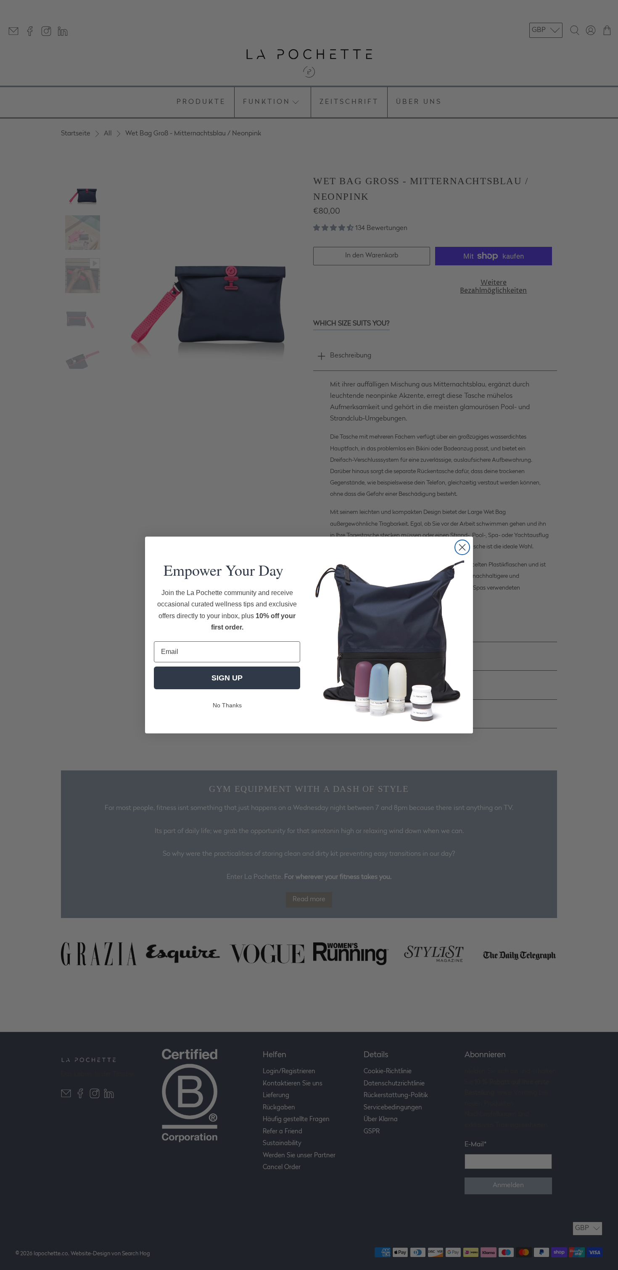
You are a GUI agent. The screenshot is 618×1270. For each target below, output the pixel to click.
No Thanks (227, 705)
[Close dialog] (462, 547)
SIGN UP (227, 678)
